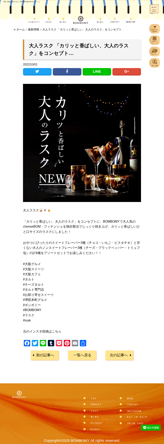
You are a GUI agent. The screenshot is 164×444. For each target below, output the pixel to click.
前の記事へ (45, 355)
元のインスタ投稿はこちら (42, 331)
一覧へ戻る (82, 355)
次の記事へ (119, 355)
